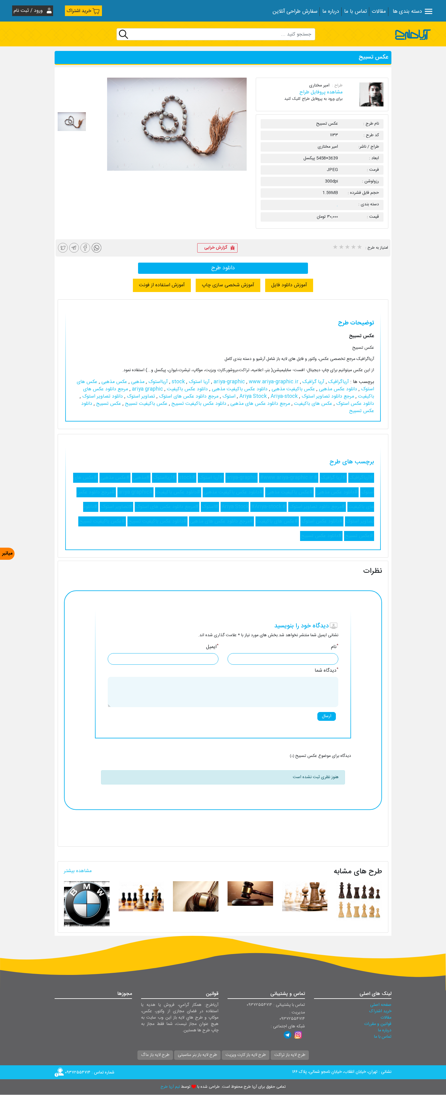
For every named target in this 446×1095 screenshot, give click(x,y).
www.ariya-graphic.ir (255, 382)
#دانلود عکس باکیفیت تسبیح (157, 521)
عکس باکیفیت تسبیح (145, 404)
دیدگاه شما (326, 670)
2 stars (341, 247)
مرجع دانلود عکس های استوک (187, 396)
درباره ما (330, 11)
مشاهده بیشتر (78, 871)
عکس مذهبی (113, 382)
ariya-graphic (230, 382)
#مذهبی (141, 478)
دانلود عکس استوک (354, 404)
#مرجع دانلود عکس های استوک (167, 507)
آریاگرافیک (338, 382)
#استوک (210, 507)
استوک (228, 396)
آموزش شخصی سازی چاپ (228, 285)
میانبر (7, 553)
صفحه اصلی (380, 1005)
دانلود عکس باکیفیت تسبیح (198, 404)
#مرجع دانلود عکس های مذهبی (221, 521)
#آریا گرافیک (333, 478)
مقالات (379, 11)
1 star (335, 247)
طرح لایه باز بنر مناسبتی (197, 1055)
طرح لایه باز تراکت (289, 1055)
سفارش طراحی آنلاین (294, 11)
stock (177, 382)
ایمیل (212, 647)
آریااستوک (157, 382)
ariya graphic (146, 389)
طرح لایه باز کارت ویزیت (245, 1055)
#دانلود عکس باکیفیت (178, 492)
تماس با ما (355, 11)
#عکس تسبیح (359, 536)
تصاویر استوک (140, 396)
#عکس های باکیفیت (277, 521)
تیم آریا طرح (170, 1087)
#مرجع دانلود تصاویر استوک (317, 507)
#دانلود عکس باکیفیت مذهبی (233, 492)
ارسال (326, 716)
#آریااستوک (164, 478)
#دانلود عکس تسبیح (321, 536)
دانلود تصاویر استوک (102, 396)
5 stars (359, 247)
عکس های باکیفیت (312, 404)
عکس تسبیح (108, 404)
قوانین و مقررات (377, 1024)
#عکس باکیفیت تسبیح (102, 521)
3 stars (347, 247)
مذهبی (137, 382)
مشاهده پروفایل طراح (321, 92)
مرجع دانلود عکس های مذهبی (259, 404)
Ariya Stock (253, 396)
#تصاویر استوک (116, 507)
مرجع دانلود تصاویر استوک (327, 396)
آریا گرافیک (312, 382)
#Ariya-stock (266, 507)
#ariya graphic (135, 492)
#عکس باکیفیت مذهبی (289, 492)
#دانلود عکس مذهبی (337, 492)
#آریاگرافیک (361, 478)
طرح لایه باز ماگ (155, 1055)
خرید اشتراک (78, 11)
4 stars (353, 247)
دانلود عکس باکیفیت (186, 389)
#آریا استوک (211, 478)
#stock (187, 478)
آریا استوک (198, 382)
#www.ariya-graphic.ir (286, 478)
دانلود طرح (223, 268)
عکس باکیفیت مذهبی (292, 389)
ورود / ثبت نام (29, 11)
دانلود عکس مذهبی (337, 389)
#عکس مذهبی (115, 478)
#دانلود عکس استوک (322, 521)
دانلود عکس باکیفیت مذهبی (239, 389)
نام (334, 647)
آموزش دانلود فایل (289, 285)
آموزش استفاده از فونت (162, 285)
